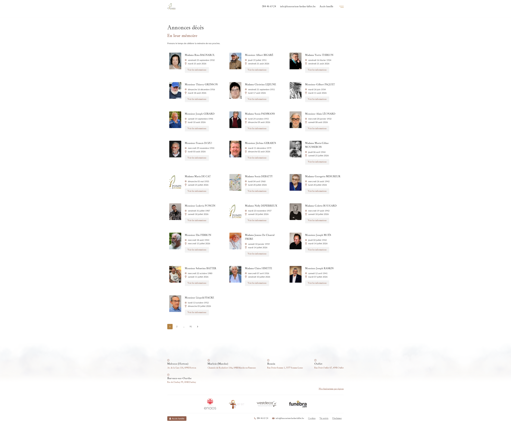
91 (191, 326)
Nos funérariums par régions (331, 389)
